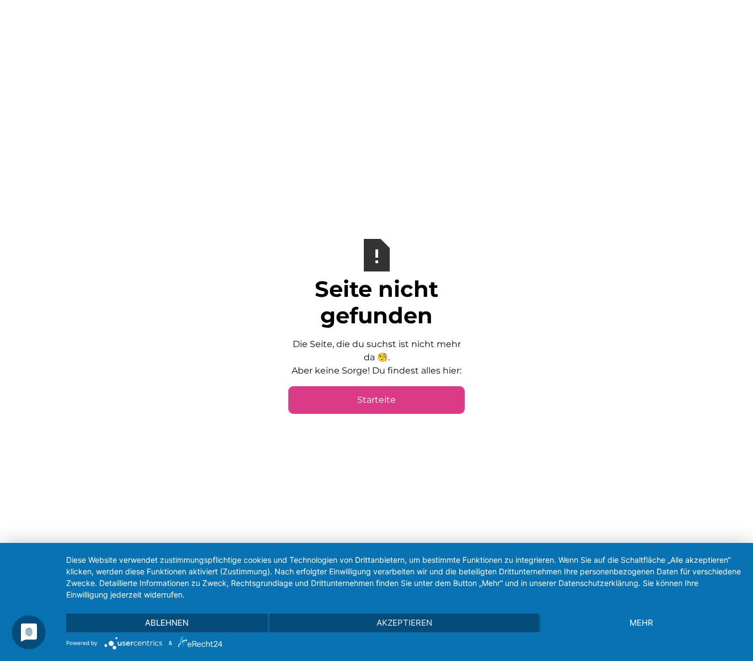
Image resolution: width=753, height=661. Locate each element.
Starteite (376, 400)
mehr (641, 622)
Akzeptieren (404, 622)
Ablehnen (167, 622)
